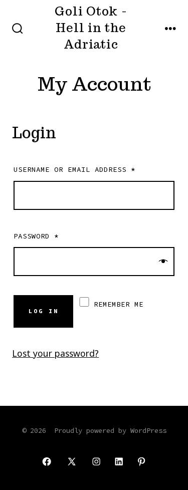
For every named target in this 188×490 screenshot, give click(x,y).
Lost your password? (55, 353)
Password (36, 235)
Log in (44, 311)
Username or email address (74, 169)
